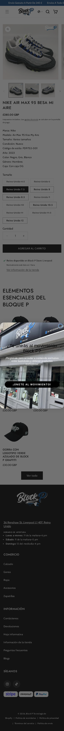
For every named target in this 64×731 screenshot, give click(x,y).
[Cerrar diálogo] (60, 326)
